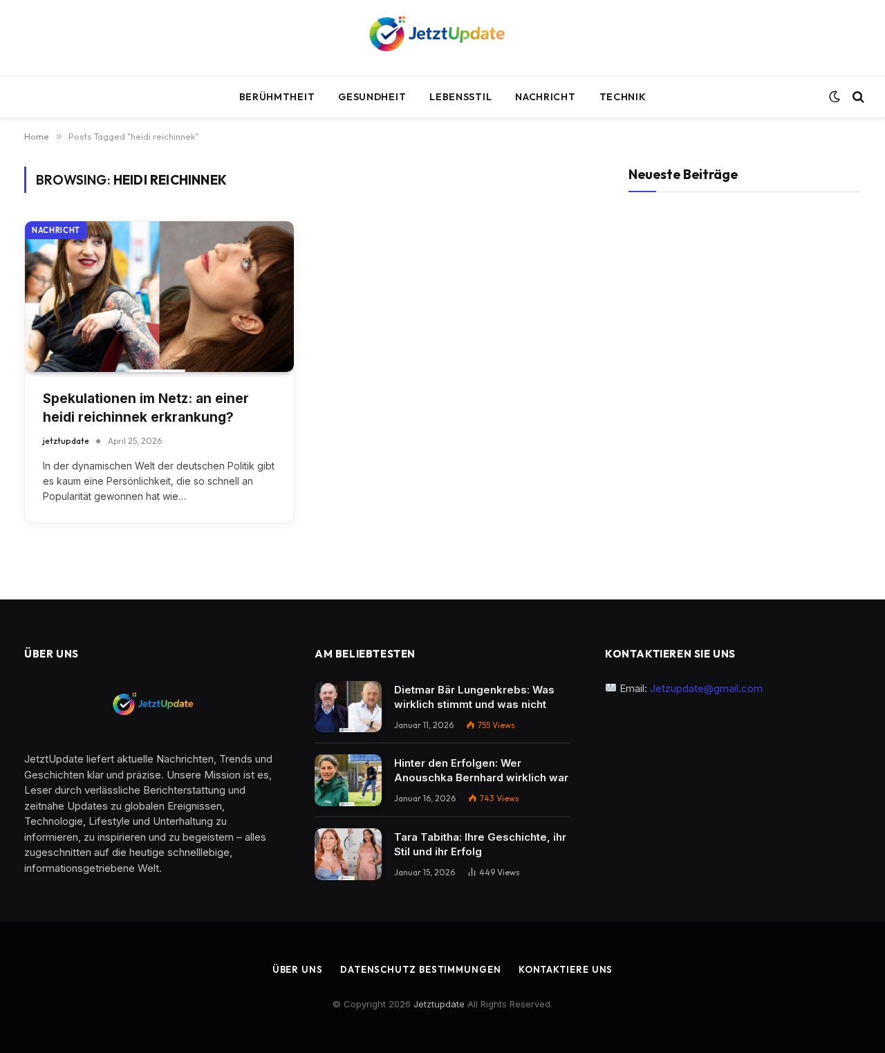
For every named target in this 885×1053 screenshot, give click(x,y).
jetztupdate (66, 441)
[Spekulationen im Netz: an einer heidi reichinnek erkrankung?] (159, 297)
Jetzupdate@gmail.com (707, 688)
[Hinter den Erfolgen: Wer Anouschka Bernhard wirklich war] (348, 780)
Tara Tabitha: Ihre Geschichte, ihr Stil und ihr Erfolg (480, 844)
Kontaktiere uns (566, 969)
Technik (622, 97)
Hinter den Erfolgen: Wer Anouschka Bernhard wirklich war (481, 770)
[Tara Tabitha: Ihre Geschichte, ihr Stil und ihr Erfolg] (348, 854)
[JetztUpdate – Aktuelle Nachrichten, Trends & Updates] (442, 38)
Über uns (297, 969)
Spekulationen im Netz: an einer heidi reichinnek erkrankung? (146, 408)
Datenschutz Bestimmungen (420, 969)
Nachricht (545, 97)
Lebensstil (460, 97)
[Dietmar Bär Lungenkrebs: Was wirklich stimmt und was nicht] (348, 707)
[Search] (857, 97)
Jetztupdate (439, 1003)
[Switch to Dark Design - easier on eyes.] (835, 97)
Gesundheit (372, 97)
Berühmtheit (277, 97)
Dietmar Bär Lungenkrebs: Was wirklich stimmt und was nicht (474, 697)
